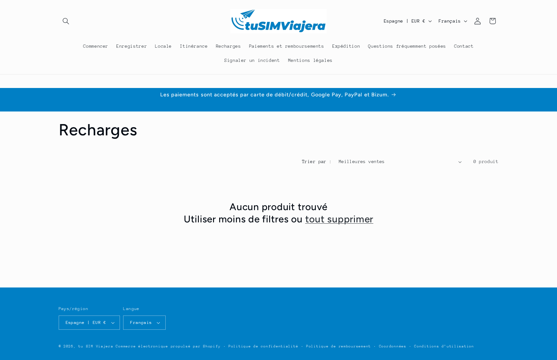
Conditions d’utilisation (444, 346)
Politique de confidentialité (263, 346)
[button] (66, 21)
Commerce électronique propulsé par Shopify (168, 346)
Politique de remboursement (338, 346)
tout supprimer (339, 219)
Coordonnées (392, 346)
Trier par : (317, 161)
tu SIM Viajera (95, 346)
